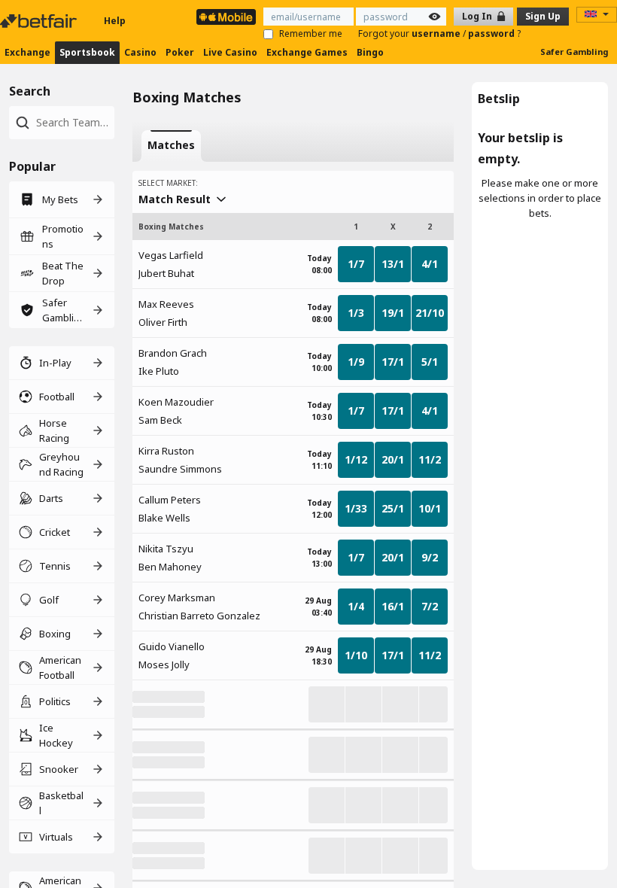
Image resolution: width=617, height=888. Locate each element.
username (437, 33)
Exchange (27, 52)
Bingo (370, 52)
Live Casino (230, 52)
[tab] (171, 146)
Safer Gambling (574, 51)
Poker (180, 52)
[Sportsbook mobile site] (226, 17)
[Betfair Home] (40, 21)
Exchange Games (307, 52)
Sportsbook (87, 52)
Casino (140, 52)
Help (115, 20)
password (492, 33)
